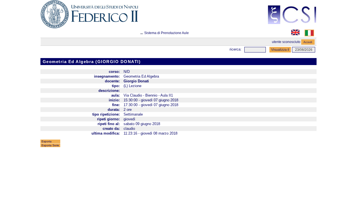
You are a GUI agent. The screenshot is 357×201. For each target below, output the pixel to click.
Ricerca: (236, 49)
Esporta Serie (50, 145)
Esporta (47, 141)
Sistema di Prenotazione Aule (166, 33)
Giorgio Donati (136, 81)
